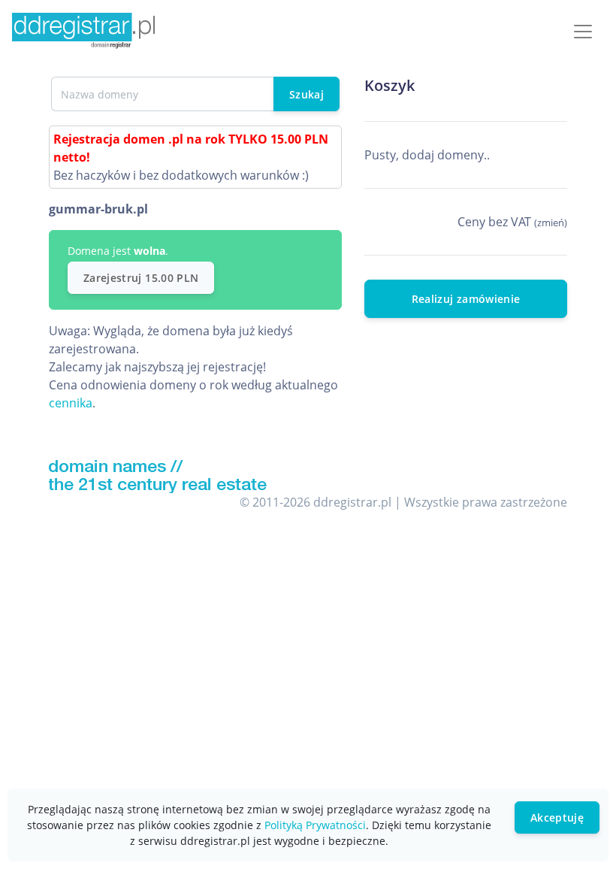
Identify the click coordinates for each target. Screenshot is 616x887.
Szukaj (306, 94)
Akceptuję (557, 817)
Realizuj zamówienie (466, 299)
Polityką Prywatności (315, 825)
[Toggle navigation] (583, 32)
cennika (70, 403)
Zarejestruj (140, 278)
